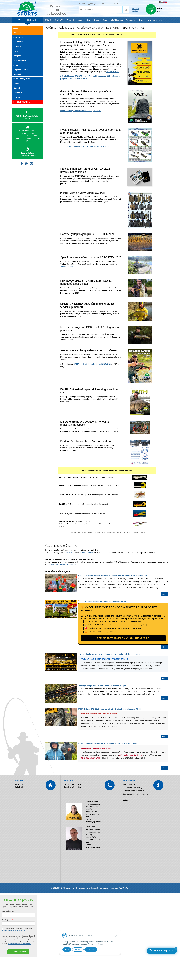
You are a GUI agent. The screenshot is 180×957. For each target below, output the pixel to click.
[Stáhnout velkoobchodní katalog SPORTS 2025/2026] (140, 381)
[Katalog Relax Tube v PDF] (139, 516)
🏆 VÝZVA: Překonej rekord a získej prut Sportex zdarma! (102, 601)
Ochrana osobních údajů (133, 787)
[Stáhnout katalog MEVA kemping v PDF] (140, 432)
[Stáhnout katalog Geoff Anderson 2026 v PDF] (140, 122)
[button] (175, 948)
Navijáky (17, 55)
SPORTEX (69, 552)
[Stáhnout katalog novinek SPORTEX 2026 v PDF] (139, 185)
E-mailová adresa (8, 911)
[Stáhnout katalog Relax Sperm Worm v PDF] (140, 525)
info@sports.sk (76, 787)
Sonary (16, 65)
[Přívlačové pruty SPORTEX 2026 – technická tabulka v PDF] (140, 296)
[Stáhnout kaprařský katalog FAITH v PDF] (140, 414)
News (105, 20)
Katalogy (97, 20)
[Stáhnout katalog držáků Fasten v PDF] (140, 464)
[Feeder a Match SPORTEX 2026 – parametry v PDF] (140, 319)
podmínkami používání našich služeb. (14, 931)
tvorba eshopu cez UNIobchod (85, 888)
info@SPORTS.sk (97, 4)
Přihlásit (135, 8)
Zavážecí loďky (19, 60)
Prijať (67, 949)
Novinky (17, 32)
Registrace (136, 11)
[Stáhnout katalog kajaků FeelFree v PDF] (140, 161)
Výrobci (16, 97)
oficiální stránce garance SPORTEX (62, 564)
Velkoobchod (19, 93)
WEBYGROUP (124, 888)
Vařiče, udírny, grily (21, 79)
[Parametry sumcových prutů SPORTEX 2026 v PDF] (140, 273)
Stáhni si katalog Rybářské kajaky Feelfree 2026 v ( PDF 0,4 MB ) (85, 146)
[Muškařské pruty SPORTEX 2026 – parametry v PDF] (140, 343)
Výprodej (17, 46)
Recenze (80, 20)
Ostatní (16, 88)
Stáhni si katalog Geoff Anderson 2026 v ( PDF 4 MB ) (81, 111)
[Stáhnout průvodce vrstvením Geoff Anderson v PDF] (140, 226)
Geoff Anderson (86, 552)
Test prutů (70, 20)
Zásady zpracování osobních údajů (19, 944)
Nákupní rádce (129, 784)
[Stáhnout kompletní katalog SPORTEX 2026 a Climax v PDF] (139, 83)
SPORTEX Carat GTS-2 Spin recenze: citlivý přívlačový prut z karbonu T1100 (109, 709)
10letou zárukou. (66, 266)
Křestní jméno (7, 920)
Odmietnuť (91, 949)
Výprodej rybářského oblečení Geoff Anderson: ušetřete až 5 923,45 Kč (107, 743)
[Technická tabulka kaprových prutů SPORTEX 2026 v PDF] (140, 249)
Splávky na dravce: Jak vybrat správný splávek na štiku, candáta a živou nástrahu (112, 575)
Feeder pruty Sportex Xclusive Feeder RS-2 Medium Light (102, 686)
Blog (88, 20)
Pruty (15, 51)
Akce (15, 28)
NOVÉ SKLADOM (23, 102)
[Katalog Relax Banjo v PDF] (139, 506)
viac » (164, 594)
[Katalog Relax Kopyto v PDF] (139, 478)
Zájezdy (141, 20)
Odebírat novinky (18, 952)
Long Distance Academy (156, 20)
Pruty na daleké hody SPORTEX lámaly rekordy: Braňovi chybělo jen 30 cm (109, 654)
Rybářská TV (59, 20)
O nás (125, 799)
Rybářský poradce (117, 20)
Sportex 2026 (18, 37)
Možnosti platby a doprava (133, 791)
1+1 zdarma (18, 42)
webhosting (103, 888)
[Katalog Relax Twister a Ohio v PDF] (140, 487)
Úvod (83, 4)
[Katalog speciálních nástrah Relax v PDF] (139, 497)
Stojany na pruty (20, 69)
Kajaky (16, 83)
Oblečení (17, 74)
